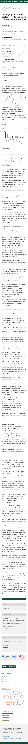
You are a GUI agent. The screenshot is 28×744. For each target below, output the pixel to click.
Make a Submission (9, 666)
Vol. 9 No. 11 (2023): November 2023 (11, 8)
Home (3, 7)
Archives (8, 7)
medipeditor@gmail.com (14, 738)
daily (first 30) (14, 143)
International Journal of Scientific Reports (16, 1)
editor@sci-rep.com (6, 737)
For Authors (5, 679)
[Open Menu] (1, 1)
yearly (25, 143)
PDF (5, 599)
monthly (20, 143)
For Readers (5, 676)
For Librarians (5, 681)
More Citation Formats (9, 631)
